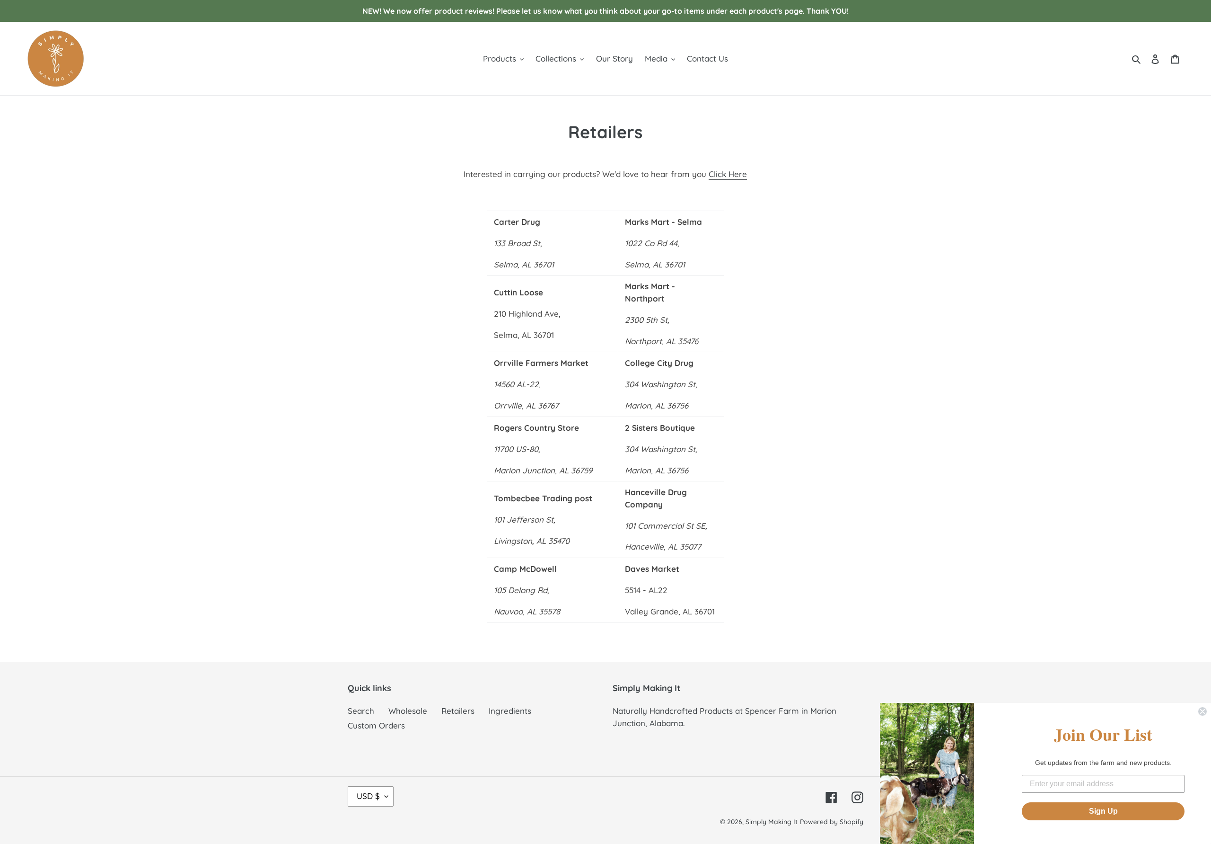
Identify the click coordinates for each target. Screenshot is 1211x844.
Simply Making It (772, 821)
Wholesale (407, 711)
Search (361, 711)
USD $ (368, 796)
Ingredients (510, 711)
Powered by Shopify (831, 821)
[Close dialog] (1202, 711)
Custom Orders (376, 725)
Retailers (457, 711)
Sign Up (1103, 811)
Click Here (728, 174)
